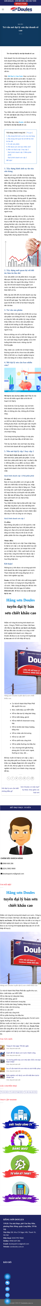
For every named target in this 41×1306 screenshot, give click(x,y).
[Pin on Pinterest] (24, 778)
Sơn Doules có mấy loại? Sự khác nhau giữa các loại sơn (30, 789)
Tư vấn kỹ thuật (16, 1092)
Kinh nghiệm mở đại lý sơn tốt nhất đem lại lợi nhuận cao (22, 1076)
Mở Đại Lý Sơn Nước (15, 76)
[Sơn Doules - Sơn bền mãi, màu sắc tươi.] (21, 9)
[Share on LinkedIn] (32, 778)
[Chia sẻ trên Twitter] (16, 778)
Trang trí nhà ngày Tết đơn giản (17, 1046)
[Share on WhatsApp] (8, 778)
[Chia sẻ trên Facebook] (12, 778)
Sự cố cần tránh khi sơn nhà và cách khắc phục (23, 1068)
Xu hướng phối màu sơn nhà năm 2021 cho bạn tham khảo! (23, 1061)
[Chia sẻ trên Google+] (28, 778)
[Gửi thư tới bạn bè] (20, 778)
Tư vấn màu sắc (30, 1092)
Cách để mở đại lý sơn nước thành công (20, 1053)
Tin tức (20, 24)
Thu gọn (29, 132)
